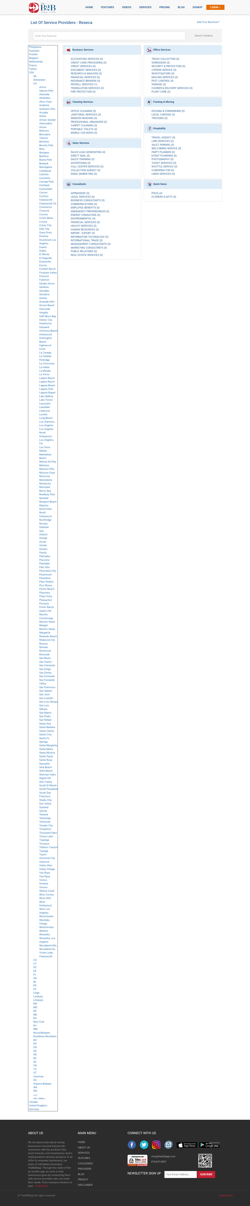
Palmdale (44, 563)
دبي (35, 1094)
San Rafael (45, 719)
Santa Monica (47, 752)
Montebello (45, 480)
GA (35, 978)
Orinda (43, 545)
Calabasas (45, 170)
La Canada (45, 352)
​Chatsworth (45, 956)
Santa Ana (45, 723)
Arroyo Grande (47, 119)
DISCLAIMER (83, 1184)
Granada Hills (47, 301)
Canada (33, 1101)
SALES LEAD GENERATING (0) (88, 152)
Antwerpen (39, 79)
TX (34, 1069)
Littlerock (44, 410)
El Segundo (45, 258)
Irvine (42, 348)
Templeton (45, 829)
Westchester (46, 916)
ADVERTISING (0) (80, 163)
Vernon (43, 887)
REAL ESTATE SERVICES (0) (87, 255)
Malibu (43, 450)
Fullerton (44, 279)
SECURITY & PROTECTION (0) (168, 66)
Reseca (43, 643)
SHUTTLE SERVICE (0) (164, 166)
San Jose (44, 694)
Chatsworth (45, 199)
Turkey (33, 68)
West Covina (46, 894)
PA (34, 1058)
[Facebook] (134, 1145)
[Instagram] (158, 1145)
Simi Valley (45, 781)
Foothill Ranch (47, 268)
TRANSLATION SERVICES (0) (87, 88)
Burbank (43, 163)
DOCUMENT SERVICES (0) (86, 69)
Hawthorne (45, 323)
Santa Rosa (45, 759)
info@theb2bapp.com (163, 1156)
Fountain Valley (48, 272)
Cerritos (43, 196)
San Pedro (45, 716)
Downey (43, 236)
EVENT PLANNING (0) (164, 155)
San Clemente (47, 665)
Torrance (44, 843)
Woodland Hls (47, 949)
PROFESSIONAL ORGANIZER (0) (89, 121)
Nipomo (43, 505)
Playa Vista (45, 596)
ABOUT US (35, 1133)
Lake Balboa (46, 396)
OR (35, 1054)
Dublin (42, 250)
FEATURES (83, 1158)
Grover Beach (46, 305)
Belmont (44, 130)
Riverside (44, 654)
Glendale (44, 290)
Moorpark (44, 487)
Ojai (41, 530)
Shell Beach (46, 770)
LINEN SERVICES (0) (163, 173)
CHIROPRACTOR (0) (163, 170)
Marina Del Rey (47, 461)
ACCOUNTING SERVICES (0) (87, 58)
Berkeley (44, 141)
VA (35, 1080)
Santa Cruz (45, 734)
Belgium (33, 58)
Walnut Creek (46, 890)
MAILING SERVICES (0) (165, 77)
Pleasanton (45, 600)
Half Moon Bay (47, 316)
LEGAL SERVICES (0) (83, 196)
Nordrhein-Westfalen (45, 1036)
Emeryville (45, 261)
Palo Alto (44, 567)
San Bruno (45, 658)
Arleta (42, 116)
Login (214, 7)
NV (35, 1040)
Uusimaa (38, 1076)
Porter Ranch (46, 607)
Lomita (43, 414)
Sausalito (44, 763)
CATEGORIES (83, 1163)
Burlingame (45, 167)
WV (35, 1090)
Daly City (44, 228)
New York (38, 1021)
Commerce (45, 207)
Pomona (44, 603)
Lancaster (45, 403)
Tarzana (43, 814)
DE (35, 971)
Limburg (38, 996)
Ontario (43, 534)
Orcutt (42, 541)
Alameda (44, 94)
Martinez (44, 465)
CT (35, 963)
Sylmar (43, 810)
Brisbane (44, 152)
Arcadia (43, 112)
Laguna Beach (47, 385)
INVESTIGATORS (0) (163, 73)
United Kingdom (38, 1105)
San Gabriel (45, 690)
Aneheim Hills (47, 109)
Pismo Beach (46, 589)
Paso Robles (46, 581)
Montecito (45, 483)
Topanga (44, 839)
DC (35, 967)
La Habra (44, 367)
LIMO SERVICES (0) (163, 141)
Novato (43, 523)
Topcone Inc (226, 1195)
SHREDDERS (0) (161, 62)
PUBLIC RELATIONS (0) (84, 251)
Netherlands (36, 61)
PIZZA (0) (157, 193)
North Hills (45, 509)
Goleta (43, 298)
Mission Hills (46, 468)
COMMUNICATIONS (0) (84, 204)
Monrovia (44, 476)
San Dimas (45, 672)
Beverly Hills (46, 145)
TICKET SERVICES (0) (164, 163)
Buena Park (45, 159)
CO (35, 960)
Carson (43, 192)
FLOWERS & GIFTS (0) (164, 196)
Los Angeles (46, 425)
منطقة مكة (39, 1098)
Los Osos (44, 447)
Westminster (46, 927)
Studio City (45, 800)
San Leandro (46, 698)
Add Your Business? (208, 22)
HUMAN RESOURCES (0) (85, 229)
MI (34, 1010)
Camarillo (44, 178)
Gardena (44, 287)
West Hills (45, 898)
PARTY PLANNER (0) (163, 152)
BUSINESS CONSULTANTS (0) (88, 200)
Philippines (35, 47)
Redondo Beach (48, 636)
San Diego (45, 669)
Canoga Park (46, 181)
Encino (43, 265)
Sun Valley (45, 803)
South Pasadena (48, 789)
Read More (42, 1185)
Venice (43, 880)
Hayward (44, 327)
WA (35, 1087)
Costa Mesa (46, 218)
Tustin (42, 854)
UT (35, 1072)
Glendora (44, 294)
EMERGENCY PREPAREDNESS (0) (90, 211)
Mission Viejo (47, 472)
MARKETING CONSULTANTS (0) (89, 247)
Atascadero (45, 123)
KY (34, 989)
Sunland (43, 807)
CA (35, 83)
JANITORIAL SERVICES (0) (86, 114)
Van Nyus (44, 876)
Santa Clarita (46, 730)
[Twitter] (146, 1145)
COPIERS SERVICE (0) (164, 69)
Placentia (44, 592)
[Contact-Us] (170, 1145)
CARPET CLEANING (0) (84, 125)
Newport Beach (48, 501)
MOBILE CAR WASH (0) (84, 132)
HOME (81, 1142)
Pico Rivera (45, 585)
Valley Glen (45, 865)
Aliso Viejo (45, 101)
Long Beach (46, 418)
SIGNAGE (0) (159, 84)
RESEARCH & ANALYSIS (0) (86, 73)
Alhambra (44, 97)
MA (35, 1003)
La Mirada (45, 370)
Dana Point (45, 232)
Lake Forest (46, 399)
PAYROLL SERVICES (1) (84, 84)
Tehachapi (45, 818)
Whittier (43, 930)
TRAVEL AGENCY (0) (163, 137)
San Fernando (47, 676)
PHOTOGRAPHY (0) (162, 159)
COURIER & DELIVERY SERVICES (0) (172, 88)
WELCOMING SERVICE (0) (166, 148)
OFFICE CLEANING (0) (83, 111)
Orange (43, 538)
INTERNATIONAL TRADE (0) (87, 240)
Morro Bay (45, 490)
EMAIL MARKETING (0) (84, 173)
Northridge (45, 519)
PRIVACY (83, 1179)
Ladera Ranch (47, 378)
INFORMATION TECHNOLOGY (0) (89, 236)
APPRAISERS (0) (80, 193)
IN (34, 981)
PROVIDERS (83, 1168)
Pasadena (44, 578)
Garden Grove (47, 283)
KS (34, 985)
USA (31, 72)
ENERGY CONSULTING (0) (85, 214)
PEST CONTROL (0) (162, 80)
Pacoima (44, 559)
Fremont (44, 276)
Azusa (42, 127)
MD (35, 1007)
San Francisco (47, 687)
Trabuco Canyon (48, 847)
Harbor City (45, 319)
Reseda (43, 647)
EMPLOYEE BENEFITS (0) (85, 207)
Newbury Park (47, 494)
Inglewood (45, 345)
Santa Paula (46, 756)
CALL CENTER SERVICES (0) (87, 166)
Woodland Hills (48, 945)
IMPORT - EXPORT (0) (83, 233)
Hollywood (45, 334)
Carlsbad (44, 185)
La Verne (44, 374)
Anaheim (44, 105)
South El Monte (48, 785)
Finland (33, 54)
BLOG (81, 1174)
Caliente (44, 174)
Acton (42, 87)
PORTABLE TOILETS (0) (84, 129)
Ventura (43, 883)
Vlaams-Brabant (42, 1083)
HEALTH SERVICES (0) (83, 225)
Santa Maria (46, 749)
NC (35, 1018)
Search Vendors (204, 35)
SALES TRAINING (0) (82, 159)
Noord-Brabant (41, 1032)
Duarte (43, 247)
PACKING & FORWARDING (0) (168, 111)
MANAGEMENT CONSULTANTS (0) (91, 244)
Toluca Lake (46, 836)
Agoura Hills (46, 90)
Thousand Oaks (48, 832)
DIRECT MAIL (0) (80, 155)
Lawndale (44, 407)
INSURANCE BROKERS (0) (85, 80)
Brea (41, 148)
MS (35, 1014)
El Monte (44, 254)
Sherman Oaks (47, 774)
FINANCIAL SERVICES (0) (85, 77)
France (33, 65)
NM (35, 1029)
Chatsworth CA (47, 203)
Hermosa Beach (48, 330)
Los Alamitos (47, 421)
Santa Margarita (48, 745)
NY (35, 1043)
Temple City (46, 825)
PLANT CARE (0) (161, 91)
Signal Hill (45, 778)
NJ (35, 1025)
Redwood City (47, 639)
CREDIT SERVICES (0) (83, 66)
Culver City (45, 225)
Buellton (44, 156)
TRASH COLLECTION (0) (165, 58)
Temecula (44, 821)
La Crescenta (46, 363)
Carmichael (45, 189)
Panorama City (47, 570)
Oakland (43, 527)
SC (35, 1061)
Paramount (45, 574)
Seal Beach (45, 767)
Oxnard (43, 549)
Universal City (47, 858)
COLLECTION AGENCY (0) (85, 170)
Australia (34, 50)
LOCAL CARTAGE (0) (163, 114)
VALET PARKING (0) (163, 144)
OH (35, 1047)
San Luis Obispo (48, 701)
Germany (34, 1109)
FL (34, 974)
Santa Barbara (47, 727)
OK (35, 1051)
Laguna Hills (46, 389)
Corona (43, 214)
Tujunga (43, 851)
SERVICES (83, 1152)
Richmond (45, 650)
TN (35, 1065)
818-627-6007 (158, 1161)
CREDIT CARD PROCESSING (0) (88, 62)
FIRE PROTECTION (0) (83, 91)
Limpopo (38, 1000)
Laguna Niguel (47, 392)
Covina (43, 221)
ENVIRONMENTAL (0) (83, 218)
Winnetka (44, 934)
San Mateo (45, 712)
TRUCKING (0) (160, 118)
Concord (44, 210)
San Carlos (45, 661)
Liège (36, 992)
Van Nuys (44, 872)
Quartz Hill (45, 610)
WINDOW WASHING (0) (84, 118)
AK (35, 76)
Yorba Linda (46, 952)
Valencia (44, 861)
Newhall (43, 498)
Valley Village (47, 869)
